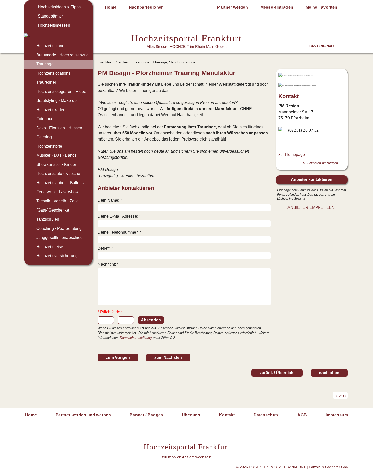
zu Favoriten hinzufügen (320, 163)
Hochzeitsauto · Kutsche (58, 173)
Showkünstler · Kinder (56, 164)
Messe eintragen (276, 7)
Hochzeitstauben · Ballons (60, 183)
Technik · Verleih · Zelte (57, 201)
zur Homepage (291, 154)
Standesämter (50, 16)
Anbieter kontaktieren (311, 179)
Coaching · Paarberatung (59, 228)
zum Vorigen (118, 357)
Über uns (191, 415)
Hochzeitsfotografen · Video (61, 91)
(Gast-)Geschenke (52, 210)
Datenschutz (266, 415)
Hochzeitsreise (49, 246)
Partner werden (232, 7)
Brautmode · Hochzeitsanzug (62, 55)
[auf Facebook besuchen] (281, 142)
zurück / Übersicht (277, 373)
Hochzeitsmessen (54, 25)
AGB (302, 415)
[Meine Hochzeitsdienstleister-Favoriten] (344, 8)
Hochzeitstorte (49, 146)
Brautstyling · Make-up (56, 100)
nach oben (329, 373)
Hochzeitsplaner (51, 46)
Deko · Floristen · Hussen (59, 128)
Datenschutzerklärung (136, 338)
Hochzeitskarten (50, 110)
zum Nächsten (168, 357)
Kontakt (227, 415)
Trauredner (46, 82)
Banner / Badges (146, 415)
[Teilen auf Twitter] (306, 217)
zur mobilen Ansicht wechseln (186, 457)
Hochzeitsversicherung (57, 256)
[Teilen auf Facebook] (317, 217)
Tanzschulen (47, 219)
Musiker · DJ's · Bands (56, 155)
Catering (44, 137)
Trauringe (45, 64)
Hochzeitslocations (53, 73)
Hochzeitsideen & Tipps (59, 7)
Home (110, 7)
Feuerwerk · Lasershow (57, 192)
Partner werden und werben (83, 415)
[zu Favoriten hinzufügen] (267, 73)
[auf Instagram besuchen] (289, 142)
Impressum (337, 415)
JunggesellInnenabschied (59, 237)
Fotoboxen (46, 119)
